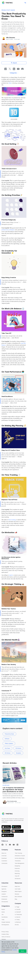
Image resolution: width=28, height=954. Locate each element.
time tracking (12, 520)
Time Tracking (18, 853)
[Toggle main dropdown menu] (25, 3)
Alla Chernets (10, 37)
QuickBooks (5, 917)
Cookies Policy (5, 934)
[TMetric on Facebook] (2, 845)
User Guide (17, 889)
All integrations (5, 924)
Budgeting (17, 865)
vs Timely (17, 919)
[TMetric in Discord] (10, 845)
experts (11, 575)
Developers (4, 886)
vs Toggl (17, 907)
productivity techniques (8, 230)
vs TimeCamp (18, 914)
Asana (3, 912)
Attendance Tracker (20, 855)
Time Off (17, 876)
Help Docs (17, 886)
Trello (3, 919)
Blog (16, 899)
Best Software (18, 896)
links (10, 83)
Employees (4, 899)
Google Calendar (6, 922)
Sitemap (4, 939)
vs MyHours (18, 922)
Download (4, 858)
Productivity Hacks (8, 10)
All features (17, 878)
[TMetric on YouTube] (14, 845)
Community (4, 863)
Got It (22, 951)
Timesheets (18, 860)
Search (15, 63)
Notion (3, 909)
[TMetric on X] (6, 845)
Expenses (17, 868)
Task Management (19, 863)
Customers (4, 860)
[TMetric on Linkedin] (17, 845)
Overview (4, 855)
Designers (4, 891)
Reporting (17, 873)
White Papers (18, 891)
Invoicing (17, 871)
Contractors (5, 896)
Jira (2, 914)
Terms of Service (6, 936)
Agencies (4, 889)
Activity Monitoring (19, 858)
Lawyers (4, 894)
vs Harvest (17, 917)
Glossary (17, 894)
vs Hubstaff (18, 912)
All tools (17, 924)
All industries (5, 901)
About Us (4, 853)
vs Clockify (17, 909)
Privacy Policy (5, 931)
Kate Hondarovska (12, 801)
